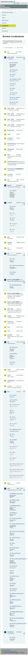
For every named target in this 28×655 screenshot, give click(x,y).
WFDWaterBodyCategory (14, 611)
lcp (8, 342)
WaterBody (14, 589)
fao (8, 179)
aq (8, 51)
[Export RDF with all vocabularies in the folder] (24, 59)
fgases (9, 185)
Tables (3, 17)
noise (9, 375)
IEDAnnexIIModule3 (11, 293)
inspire (9, 316)
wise (8, 488)
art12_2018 (10, 108)
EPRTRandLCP (11, 161)
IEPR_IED (10, 309)
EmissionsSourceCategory (14, 531)
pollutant (14, 272)
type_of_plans (14, 102)
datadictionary (11, 143)
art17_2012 (10, 119)
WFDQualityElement (14, 606)
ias (8, 248)
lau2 (8, 331)
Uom (13, 570)
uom (8, 483)
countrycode (14, 62)
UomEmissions (14, 576)
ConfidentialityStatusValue (14, 523)
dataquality (10, 149)
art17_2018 (10, 124)
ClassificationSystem (14, 518)
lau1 (8, 327)
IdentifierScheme (14, 537)
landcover (10, 321)
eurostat (9, 174)
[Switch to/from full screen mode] (19, 3)
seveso (9, 386)
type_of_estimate (14, 97)
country (13, 637)
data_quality (14, 70)
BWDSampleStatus (14, 505)
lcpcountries (14, 347)
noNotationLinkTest (14, 429)
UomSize (14, 583)
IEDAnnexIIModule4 (11, 302)
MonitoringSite (14, 547)
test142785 (14, 439)
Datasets (4, 15)
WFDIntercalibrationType (14, 593)
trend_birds (14, 92)
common (10, 138)
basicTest (14, 395)
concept (13, 206)
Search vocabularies (9, 47)
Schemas (4, 23)
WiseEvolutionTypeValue (14, 618)
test (8, 391)
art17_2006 (10, 113)
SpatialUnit (14, 566)
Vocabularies (5, 25)
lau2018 (9, 335)
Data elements (5, 20)
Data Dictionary (13, 9)
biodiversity (10, 130)
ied (8, 253)
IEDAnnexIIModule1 (11, 279)
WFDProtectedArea (14, 599)
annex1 (13, 258)
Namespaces (5, 31)
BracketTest (14, 400)
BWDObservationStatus (14, 493)
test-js (13, 434)
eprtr (8, 154)
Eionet (8, 9)
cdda (8, 134)
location (14, 74)
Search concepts (20, 47)
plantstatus (14, 353)
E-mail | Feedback (6, 650)
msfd (8, 369)
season (13, 88)
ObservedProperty (14, 553)
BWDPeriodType (14, 500)
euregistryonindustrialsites (11, 168)
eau (12, 410)
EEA (8, 1)
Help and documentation (7, 12)
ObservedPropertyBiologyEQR (14, 558)
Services (4, 28)
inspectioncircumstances (14, 265)
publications (11, 380)
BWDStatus (14, 512)
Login (16, 3)
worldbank (10, 632)
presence (14, 83)
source (13, 218)
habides (9, 242)
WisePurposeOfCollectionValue (14, 623)
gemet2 (9, 202)
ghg (8, 237)
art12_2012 (10, 57)
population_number (14, 79)
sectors (13, 362)
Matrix (13, 543)
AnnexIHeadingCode (14, 285)
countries (14, 190)
